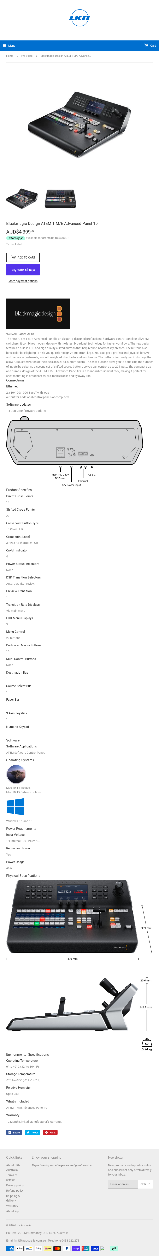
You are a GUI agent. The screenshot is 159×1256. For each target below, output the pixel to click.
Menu (12, 45)
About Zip (12, 1211)
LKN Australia (23, 1225)
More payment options (22, 281)
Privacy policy (15, 1185)
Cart (153, 45)
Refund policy (15, 1190)
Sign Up (145, 1184)
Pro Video (27, 55)
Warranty (12, 1206)
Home (9, 55)
